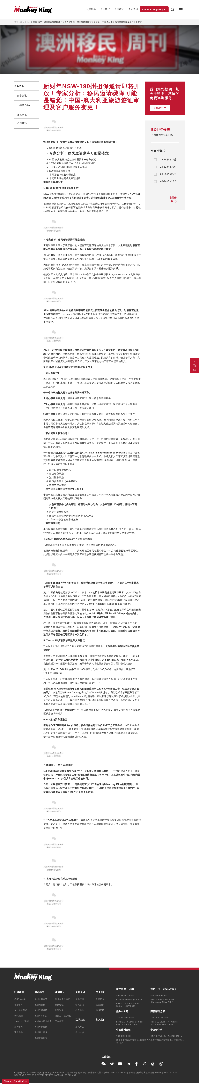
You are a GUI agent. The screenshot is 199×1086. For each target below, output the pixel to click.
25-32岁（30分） (169, 167)
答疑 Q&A (24, 105)
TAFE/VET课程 (21, 1021)
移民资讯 (24, 22)
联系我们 (80, 1019)
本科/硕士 (18, 1016)
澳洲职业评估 (41, 1038)
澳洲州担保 (40, 1005)
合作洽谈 (79, 1032)
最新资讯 (133, 9)
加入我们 (100, 1019)
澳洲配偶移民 (41, 1027)
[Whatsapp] (145, 1064)
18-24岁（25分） (169, 159)
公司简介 (100, 999)
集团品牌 (100, 1005)
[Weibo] (112, 1064)
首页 (16, 22)
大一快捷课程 (20, 1010)
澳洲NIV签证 (41, 1016)
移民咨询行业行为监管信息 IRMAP (145, 1072)
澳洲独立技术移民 (43, 1021)
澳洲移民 (105, 9)
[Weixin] (103, 1064)
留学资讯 (22, 95)
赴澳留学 (91, 9)
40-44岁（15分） (169, 181)
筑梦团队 (100, 1010)
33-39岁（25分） (169, 174)
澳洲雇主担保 (41, 1032)
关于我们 (100, 992)
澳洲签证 (119, 9)
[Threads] (153, 1064)
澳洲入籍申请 (41, 999)
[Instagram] (161, 1064)
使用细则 (82, 1072)
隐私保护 (71, 1072)
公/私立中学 (19, 999)
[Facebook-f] (136, 1064)
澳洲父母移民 (41, 1010)
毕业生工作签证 (62, 999)
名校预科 (18, 1005)
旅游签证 (59, 1005)
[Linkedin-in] (128, 1064)
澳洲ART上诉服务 (63, 1016)
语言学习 (18, 1027)
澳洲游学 (18, 1032)
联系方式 (79, 1027)
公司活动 (22, 123)
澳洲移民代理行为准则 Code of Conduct (107, 1072)
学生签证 (59, 1021)
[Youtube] (120, 1064)
